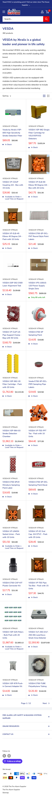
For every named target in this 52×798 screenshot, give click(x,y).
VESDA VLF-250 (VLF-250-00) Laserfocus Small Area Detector (38, 635)
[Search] (46, 19)
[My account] (42, 11)
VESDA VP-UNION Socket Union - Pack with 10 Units (11, 534)
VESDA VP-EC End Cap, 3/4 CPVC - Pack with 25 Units (38, 534)
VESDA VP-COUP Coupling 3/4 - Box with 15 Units (13, 185)
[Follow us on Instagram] (9, 756)
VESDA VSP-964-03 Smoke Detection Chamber (11, 433)
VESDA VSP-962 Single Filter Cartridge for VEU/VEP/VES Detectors (39, 134)
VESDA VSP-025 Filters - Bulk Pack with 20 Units (13, 635)
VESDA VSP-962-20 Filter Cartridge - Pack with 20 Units (12, 384)
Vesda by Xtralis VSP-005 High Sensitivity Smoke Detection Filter (12, 132)
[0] (47, 11)
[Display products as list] (48, 96)
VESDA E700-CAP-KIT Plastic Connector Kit (12, 584)
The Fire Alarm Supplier (11, 789)
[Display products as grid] (44, 96)
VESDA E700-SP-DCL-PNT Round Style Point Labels (38, 236)
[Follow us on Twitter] (4, 756)
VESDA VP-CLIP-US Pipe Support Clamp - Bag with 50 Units (12, 335)
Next (45, 703)
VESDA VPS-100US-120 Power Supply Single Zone (38, 285)
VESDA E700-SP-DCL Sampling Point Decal (38, 483)
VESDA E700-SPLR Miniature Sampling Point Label (11, 485)
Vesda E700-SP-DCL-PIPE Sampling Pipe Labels (38, 384)
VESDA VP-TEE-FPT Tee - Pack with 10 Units (37, 433)
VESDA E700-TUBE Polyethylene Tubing (38, 685)
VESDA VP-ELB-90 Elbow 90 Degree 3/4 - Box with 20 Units (38, 185)
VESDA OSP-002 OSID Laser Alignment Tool (13, 284)
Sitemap (6, 793)
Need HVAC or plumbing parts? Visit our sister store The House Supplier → (26, 3)
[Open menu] (4, 12)
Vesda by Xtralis (10, 126)
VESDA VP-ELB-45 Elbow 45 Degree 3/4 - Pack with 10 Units (12, 236)
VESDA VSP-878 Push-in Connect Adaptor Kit (13, 685)
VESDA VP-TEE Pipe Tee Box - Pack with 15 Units (38, 585)
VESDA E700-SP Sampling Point (36, 333)
